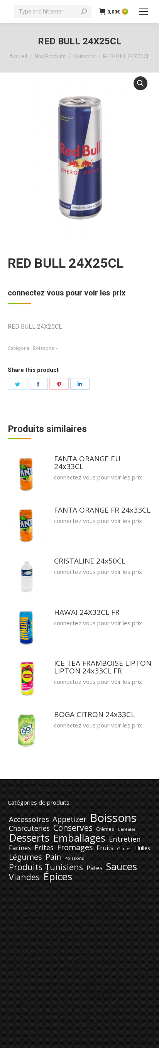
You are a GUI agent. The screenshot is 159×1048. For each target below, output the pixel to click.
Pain (53, 857)
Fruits (104, 848)
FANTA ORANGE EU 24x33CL (87, 462)
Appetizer (69, 819)
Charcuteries (29, 828)
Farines (20, 848)
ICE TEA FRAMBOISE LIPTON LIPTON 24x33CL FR (102, 667)
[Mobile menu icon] (143, 11)
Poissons (74, 858)
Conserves (73, 828)
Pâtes (94, 868)
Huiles (142, 848)
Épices (57, 876)
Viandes (24, 877)
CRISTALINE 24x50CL (89, 561)
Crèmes (105, 828)
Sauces (121, 867)
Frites (44, 847)
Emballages (79, 838)
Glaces (124, 848)
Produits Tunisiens (46, 867)
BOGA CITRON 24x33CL (94, 714)
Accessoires (29, 819)
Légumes (25, 857)
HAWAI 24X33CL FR (87, 612)
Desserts (29, 838)
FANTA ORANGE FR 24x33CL (102, 510)
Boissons (43, 348)
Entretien (125, 839)
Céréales (126, 829)
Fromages (75, 847)
